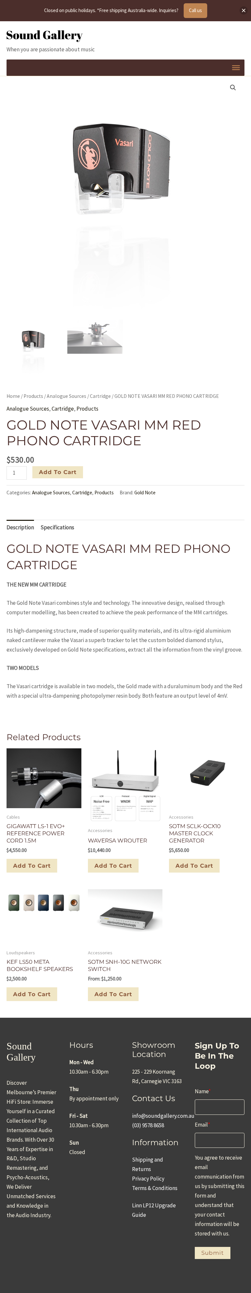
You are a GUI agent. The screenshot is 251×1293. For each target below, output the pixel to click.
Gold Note (145, 492)
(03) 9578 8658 (148, 1125)
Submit (212, 1253)
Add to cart (57, 472)
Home (13, 396)
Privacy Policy (148, 1178)
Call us (195, 10)
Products (33, 396)
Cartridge (100, 396)
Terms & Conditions (154, 1188)
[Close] (244, 11)
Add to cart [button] (32, 865)
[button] (233, 88)
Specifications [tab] (57, 527)
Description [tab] (20, 527)
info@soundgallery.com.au (163, 1115)
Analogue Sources (66, 396)
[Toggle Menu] (236, 67)
